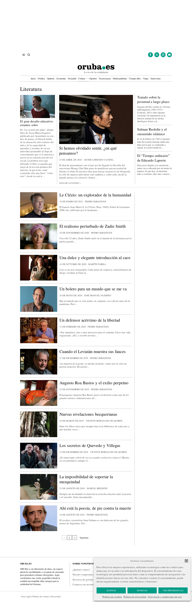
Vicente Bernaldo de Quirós (104, 420)
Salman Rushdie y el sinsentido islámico (152, 131)
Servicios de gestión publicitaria (89, 579)
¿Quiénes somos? (81, 569)
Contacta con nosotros (84, 584)
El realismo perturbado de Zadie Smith (92, 226)
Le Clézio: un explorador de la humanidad (95, 194)
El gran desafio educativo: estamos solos (36, 123)
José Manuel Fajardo (97, 295)
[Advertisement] (96, 28)
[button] (186, 560)
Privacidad (56, 596)
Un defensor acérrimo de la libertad (89, 319)
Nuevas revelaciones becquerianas (88, 414)
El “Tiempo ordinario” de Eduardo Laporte (153, 157)
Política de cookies (112, 596)
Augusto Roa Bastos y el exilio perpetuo (93, 382)
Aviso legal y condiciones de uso (165, 596)
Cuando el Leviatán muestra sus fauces (92, 351)
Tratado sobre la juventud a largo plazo (153, 99)
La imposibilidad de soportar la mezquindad (86, 479)
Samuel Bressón (97, 488)
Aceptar (111, 590)
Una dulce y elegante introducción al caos (94, 257)
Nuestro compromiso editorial (88, 574)
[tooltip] (150, 54)
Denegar (142, 590)
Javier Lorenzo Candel (99, 159)
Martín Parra (97, 264)
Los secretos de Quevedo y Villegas (89, 445)
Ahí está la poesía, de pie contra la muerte (95, 507)
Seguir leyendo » (70, 183)
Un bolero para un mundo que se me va (93, 288)
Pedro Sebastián (95, 201)
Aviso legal (26, 596)
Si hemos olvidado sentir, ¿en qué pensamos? (88, 150)
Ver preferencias (173, 590)
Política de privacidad (135, 596)
